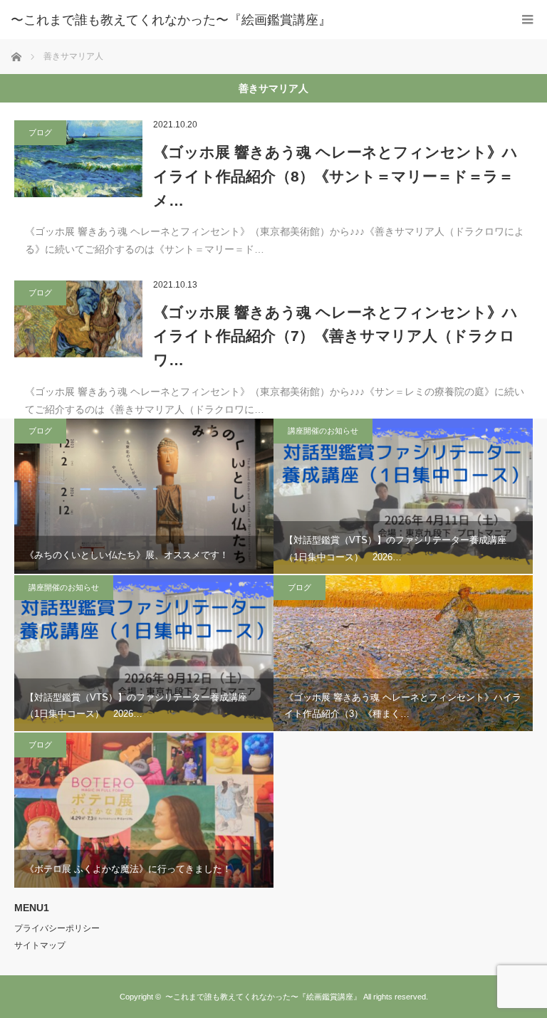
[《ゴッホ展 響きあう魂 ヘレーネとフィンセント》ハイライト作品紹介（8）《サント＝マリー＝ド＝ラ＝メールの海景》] (78, 158)
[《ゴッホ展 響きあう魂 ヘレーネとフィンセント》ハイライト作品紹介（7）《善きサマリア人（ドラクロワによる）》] (78, 318)
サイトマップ (40, 945)
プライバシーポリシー (57, 928)
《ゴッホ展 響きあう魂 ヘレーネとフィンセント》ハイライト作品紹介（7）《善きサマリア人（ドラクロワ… (335, 336)
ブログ (40, 132)
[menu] (527, 19)
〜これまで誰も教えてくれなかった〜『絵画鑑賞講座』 (263, 996)
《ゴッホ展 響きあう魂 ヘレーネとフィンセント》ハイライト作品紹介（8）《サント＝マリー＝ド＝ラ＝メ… (335, 176)
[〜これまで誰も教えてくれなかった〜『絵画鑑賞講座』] (252, 20)
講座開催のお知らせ (323, 430)
